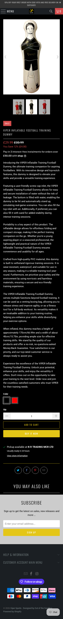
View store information (17, 456)
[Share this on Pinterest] (35, 470)
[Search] (51, 11)
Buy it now (31, 433)
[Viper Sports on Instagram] (37, 574)
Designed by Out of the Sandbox (37, 608)
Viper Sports (16, 608)
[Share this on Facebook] (26, 470)
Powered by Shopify (12, 611)
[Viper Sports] (31, 11)
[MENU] (2, 11)
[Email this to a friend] (43, 470)
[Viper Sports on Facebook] (31, 574)
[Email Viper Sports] (25, 574)
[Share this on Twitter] (18, 470)
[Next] (57, 56)
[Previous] (5, 56)
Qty (4, 409)
